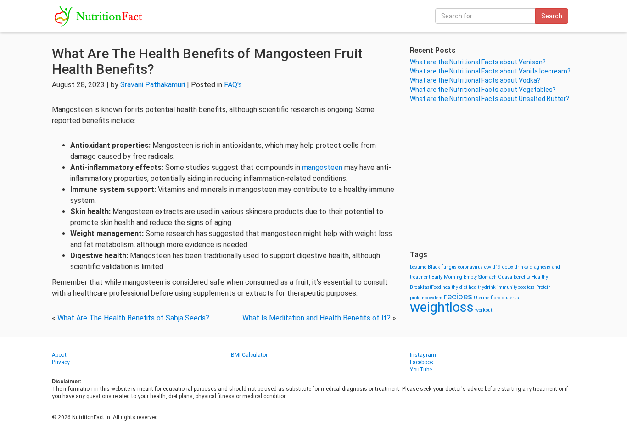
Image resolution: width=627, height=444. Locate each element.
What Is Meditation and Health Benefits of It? (316, 318)
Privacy (61, 362)
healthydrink (482, 287)
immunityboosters (516, 287)
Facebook (421, 362)
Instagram (423, 355)
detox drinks (515, 267)
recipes (458, 296)
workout (483, 310)
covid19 (492, 267)
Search (551, 16)
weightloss (442, 307)
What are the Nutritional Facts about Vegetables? (483, 89)
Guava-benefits (514, 277)
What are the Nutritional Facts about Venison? (478, 62)
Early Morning (446, 277)
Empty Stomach (480, 277)
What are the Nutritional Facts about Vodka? (475, 80)
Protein (543, 287)
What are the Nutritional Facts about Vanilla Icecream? (490, 71)
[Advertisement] (492, 176)
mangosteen (323, 167)
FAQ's (233, 84)
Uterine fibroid (489, 298)
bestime (418, 267)
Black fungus (442, 267)
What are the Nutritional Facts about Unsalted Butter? (489, 98)
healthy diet (454, 287)
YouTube (421, 369)
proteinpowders (426, 298)
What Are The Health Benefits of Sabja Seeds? (133, 318)
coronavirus (470, 267)
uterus (512, 298)
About (59, 355)
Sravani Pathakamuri (152, 84)
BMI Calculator (249, 355)
